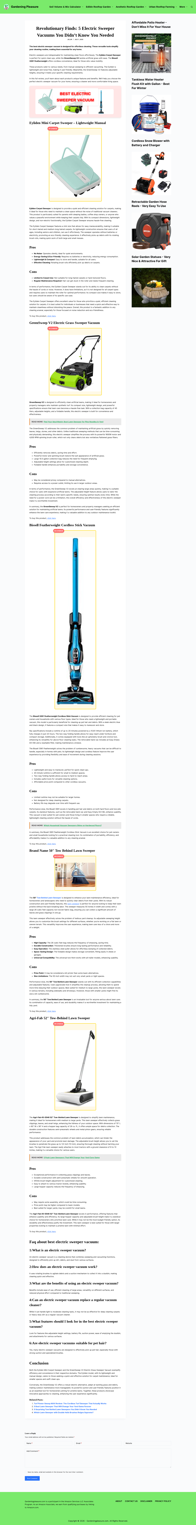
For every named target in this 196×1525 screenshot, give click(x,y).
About (118, 1501)
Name (29, 1443)
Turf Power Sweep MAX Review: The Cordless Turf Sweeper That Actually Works (70, 1403)
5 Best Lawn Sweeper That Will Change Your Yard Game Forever (62, 1406)
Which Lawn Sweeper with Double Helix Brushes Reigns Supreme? (63, 1412)
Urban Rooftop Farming (161, 7)
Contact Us (131, 1501)
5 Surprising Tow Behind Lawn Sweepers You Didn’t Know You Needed (65, 1409)
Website (129, 1443)
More (182, 7)
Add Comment (33, 1451)
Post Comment (32, 1478)
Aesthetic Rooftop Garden (130, 7)
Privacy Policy (163, 1501)
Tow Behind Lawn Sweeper (49, 898)
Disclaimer (146, 1501)
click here (51, 316)
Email (79, 1443)
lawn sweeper (73, 904)
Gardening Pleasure (24, 6)
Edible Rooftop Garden (98, 7)
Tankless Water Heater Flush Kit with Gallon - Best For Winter (151, 84)
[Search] (192, 7)
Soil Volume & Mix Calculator (65, 7)
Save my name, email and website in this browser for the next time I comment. (55, 1472)
